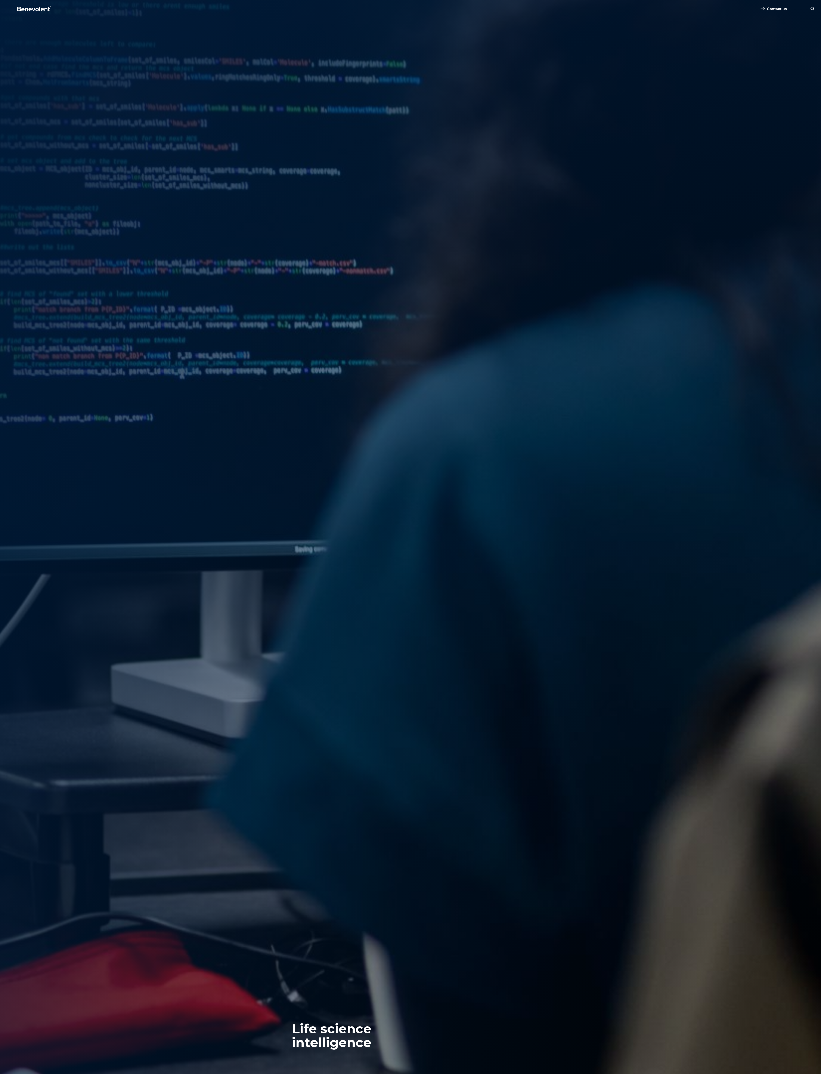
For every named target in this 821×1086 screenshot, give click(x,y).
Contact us (777, 9)
